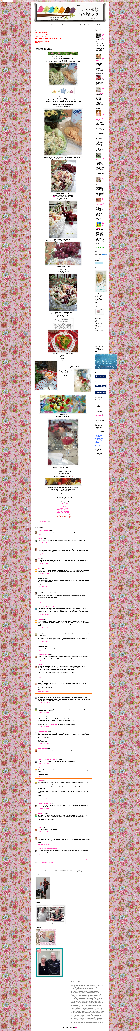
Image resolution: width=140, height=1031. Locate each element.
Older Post (88, 860)
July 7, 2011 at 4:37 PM (43, 542)
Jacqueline (40, 695)
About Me (99, 25)
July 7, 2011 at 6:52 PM (43, 614)
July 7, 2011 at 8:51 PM (43, 691)
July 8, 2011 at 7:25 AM (43, 755)
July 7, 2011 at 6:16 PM (43, 586)
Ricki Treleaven (42, 768)
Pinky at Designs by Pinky (44, 803)
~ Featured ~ (52, 25)
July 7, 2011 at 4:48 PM (43, 573)
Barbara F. (40, 538)
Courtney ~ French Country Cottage (47, 848)
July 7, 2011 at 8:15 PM (43, 650)
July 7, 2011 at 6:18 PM (43, 602)
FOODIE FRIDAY (63, 503)
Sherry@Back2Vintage (44, 530)
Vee (39, 591)
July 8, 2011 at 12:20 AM (44, 702)
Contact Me (91, 25)
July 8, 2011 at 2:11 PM (43, 799)
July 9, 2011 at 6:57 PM (43, 844)
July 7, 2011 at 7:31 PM (43, 627)
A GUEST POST (99, 136)
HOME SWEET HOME (63, 509)
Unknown (40, 619)
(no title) (103, 77)
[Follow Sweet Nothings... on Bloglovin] (101, 255)
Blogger (77, 1027)
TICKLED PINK (63, 506)
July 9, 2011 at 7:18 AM (43, 823)
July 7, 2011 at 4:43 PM (43, 563)
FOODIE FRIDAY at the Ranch (63, 505)
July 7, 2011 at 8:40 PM (43, 677)
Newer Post (38, 860)
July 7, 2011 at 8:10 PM (43, 641)
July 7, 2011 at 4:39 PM (43, 554)
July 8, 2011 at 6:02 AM (43, 726)
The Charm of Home (43, 836)
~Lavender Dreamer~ (43, 654)
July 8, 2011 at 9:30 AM (43, 763)
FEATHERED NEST (63, 508)
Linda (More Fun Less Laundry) (46, 606)
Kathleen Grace (42, 547)
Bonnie (40, 664)
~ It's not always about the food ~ (77, 25)
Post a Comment (40, 857)
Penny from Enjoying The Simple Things (48, 759)
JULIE (54, 196)
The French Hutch (42, 731)
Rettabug (40, 780)
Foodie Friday (54, 724)
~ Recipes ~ (43, 25)
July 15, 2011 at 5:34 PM (43, 854)
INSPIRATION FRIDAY (63, 511)
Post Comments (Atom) (48, 862)
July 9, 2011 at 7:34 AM (43, 831)
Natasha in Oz (41, 813)
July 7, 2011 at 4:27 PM (43, 534)
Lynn (39, 558)
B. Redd (40, 568)
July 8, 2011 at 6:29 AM (43, 743)
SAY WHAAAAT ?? (103, 36)
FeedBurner (99, 415)
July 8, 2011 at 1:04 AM (43, 712)
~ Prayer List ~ (61, 25)
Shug (39, 681)
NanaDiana (41, 632)
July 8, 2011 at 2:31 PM (43, 808)
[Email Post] (49, 521)
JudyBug (40, 827)
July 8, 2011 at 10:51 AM (43, 776)
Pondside (40, 707)
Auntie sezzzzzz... (42, 748)
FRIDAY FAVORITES (63, 513)
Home (36, 25)
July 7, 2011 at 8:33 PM (43, 660)
